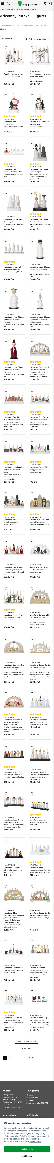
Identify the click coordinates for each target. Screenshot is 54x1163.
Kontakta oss (32, 1098)
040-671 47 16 (16, 1102)
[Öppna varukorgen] (50, 3)
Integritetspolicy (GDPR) (37, 1103)
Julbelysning (11, 9)
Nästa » (32, 1058)
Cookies (30, 1100)
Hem (2, 9)
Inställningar (27, 1156)
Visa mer (3, 29)
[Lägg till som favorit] (45, 3)
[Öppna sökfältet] (8, 3)
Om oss (29, 1095)
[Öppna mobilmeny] (3, 3)
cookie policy (35, 1141)
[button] (14, 47)
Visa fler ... (27, 1048)
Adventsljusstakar (23, 9)
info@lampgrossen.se (11, 1107)
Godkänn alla (27, 1149)
